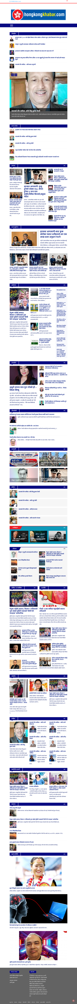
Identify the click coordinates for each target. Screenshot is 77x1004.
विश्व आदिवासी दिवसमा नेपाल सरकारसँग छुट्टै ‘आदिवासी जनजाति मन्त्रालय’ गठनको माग (37, 112)
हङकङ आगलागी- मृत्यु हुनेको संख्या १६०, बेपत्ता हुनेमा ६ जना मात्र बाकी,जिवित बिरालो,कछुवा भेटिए (34, 191)
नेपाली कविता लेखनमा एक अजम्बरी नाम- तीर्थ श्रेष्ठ (22, 437)
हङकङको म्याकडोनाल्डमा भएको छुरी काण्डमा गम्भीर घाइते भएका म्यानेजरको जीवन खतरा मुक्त (57, 209)
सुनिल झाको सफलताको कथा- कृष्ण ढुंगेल (20, 962)
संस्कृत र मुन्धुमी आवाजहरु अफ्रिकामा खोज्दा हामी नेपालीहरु (30, 44)
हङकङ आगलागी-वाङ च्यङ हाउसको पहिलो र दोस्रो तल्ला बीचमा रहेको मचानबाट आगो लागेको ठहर (38, 269)
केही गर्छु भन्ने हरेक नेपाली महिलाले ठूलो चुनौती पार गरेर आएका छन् (54, 395)
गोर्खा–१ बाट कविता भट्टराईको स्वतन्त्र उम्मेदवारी (52, 610)
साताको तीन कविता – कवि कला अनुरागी (25, 64)
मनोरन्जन (33, 1002)
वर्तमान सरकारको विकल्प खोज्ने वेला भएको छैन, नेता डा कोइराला (59, 659)
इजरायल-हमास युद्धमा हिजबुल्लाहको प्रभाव (27, 569)
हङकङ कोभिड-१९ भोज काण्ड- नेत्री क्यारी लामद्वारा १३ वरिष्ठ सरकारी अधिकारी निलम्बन (58, 788)
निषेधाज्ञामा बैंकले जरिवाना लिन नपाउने (61, 345)
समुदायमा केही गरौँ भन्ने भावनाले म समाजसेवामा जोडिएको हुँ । (53, 367)
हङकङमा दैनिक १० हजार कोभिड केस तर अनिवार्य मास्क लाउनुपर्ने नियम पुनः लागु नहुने (29, 632)
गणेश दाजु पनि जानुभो (15, 808)
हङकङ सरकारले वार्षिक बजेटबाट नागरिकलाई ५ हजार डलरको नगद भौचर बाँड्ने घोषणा (45, 326)
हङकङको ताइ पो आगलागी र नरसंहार (59, 170)
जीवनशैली (24, 1002)
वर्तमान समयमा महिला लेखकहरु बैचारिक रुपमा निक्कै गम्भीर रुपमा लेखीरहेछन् (55, 382)
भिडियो (29, 1002)
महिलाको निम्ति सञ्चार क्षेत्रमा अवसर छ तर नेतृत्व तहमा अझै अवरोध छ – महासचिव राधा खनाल (56, 375)
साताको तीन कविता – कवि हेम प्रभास (28, 509)
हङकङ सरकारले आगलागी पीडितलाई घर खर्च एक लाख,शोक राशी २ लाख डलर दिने (57, 269)
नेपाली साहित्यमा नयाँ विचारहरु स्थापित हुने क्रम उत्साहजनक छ (55, 402)
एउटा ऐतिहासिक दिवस (24, 560)
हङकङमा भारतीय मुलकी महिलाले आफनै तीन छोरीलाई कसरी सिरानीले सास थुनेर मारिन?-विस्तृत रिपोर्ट (57, 199)
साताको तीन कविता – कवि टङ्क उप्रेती (24, 143)
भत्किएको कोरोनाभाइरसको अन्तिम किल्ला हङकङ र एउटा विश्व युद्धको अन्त (29, 646)
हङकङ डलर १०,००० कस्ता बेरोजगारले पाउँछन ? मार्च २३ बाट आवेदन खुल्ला (61, 305)
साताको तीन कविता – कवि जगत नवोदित (37, 752)
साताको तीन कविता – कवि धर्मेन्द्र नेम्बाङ (37, 738)
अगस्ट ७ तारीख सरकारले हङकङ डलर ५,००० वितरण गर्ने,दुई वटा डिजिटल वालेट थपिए (61, 296)
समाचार (15, 1002)
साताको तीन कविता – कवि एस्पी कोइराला (37, 723)
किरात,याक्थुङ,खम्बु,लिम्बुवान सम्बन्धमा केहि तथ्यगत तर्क (56, 577)
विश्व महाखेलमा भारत (61, 290)
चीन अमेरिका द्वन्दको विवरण (25, 576)
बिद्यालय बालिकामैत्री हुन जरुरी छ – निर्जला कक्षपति (55, 389)
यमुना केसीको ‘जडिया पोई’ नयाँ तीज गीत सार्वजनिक (28, 150)
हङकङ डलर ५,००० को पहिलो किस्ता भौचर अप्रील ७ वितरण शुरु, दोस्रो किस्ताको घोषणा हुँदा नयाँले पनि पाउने (41, 38)
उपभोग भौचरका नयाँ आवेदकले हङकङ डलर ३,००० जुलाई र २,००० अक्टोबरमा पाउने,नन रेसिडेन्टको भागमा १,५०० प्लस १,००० (41, 308)
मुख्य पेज (11, 1002)
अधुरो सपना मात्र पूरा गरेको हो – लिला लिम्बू (23, 388)
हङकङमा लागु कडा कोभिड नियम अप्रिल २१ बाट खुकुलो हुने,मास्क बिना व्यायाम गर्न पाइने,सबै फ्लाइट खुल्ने (40, 59)
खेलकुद (19, 1002)
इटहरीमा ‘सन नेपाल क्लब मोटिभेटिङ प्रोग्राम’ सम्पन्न (27, 130)
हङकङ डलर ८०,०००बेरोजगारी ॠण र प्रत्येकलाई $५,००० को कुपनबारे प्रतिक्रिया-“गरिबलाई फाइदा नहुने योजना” (61, 353)
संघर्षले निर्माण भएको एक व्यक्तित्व (38, 693)
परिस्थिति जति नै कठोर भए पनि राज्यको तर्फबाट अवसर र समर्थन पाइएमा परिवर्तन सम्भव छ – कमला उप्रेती (18, 701)
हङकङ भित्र (48, 1002)
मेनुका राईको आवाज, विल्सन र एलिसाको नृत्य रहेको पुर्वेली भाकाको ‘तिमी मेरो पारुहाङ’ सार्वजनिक (57, 178)
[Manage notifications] (73, 1000)
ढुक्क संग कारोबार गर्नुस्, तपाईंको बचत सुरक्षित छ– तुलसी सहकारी (45, 341)
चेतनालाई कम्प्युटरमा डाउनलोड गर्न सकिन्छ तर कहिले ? (23, 925)
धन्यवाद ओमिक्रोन (33, 786)
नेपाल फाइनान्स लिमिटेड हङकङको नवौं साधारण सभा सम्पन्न (60, 333)
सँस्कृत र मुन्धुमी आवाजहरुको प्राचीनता (28, 552)
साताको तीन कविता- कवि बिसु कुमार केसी (25, 136)
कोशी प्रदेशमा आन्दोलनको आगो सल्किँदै (54, 569)
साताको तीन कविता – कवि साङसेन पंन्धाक (29, 518)
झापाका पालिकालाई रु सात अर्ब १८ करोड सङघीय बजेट (61, 339)
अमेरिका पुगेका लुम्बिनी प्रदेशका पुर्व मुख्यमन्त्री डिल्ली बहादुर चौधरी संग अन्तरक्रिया (59, 645)
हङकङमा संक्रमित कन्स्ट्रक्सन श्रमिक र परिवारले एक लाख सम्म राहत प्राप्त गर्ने (34, 51)
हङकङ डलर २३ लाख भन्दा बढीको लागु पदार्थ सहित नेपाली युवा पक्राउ (15, 178)
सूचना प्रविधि (42, 1002)
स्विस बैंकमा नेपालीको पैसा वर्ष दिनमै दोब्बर (61, 326)
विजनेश (37, 1002)
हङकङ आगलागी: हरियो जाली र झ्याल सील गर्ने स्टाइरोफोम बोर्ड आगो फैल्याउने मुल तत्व (16, 202)
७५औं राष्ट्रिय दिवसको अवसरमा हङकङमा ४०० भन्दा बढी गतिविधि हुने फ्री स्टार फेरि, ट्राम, (45, 291)
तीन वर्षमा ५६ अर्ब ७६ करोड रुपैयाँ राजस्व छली (61, 320)
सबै (64, 166)
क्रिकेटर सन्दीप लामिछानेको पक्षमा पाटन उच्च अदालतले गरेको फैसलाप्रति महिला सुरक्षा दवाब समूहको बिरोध (57, 189)
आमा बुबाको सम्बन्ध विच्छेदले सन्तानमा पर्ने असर (22, 842)
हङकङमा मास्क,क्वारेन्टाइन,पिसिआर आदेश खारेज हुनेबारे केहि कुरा (29, 662)
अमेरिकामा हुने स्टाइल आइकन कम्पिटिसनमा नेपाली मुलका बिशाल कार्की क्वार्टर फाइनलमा (32, 414)
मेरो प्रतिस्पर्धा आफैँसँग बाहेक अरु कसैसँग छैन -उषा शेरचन (24, 426)
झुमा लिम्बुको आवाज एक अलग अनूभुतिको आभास (22, 888)
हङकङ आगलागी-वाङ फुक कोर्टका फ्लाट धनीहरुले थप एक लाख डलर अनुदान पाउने (53, 234)
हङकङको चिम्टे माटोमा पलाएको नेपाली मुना (54, 561)
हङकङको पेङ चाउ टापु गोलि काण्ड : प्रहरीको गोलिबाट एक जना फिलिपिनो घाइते (57, 218)
